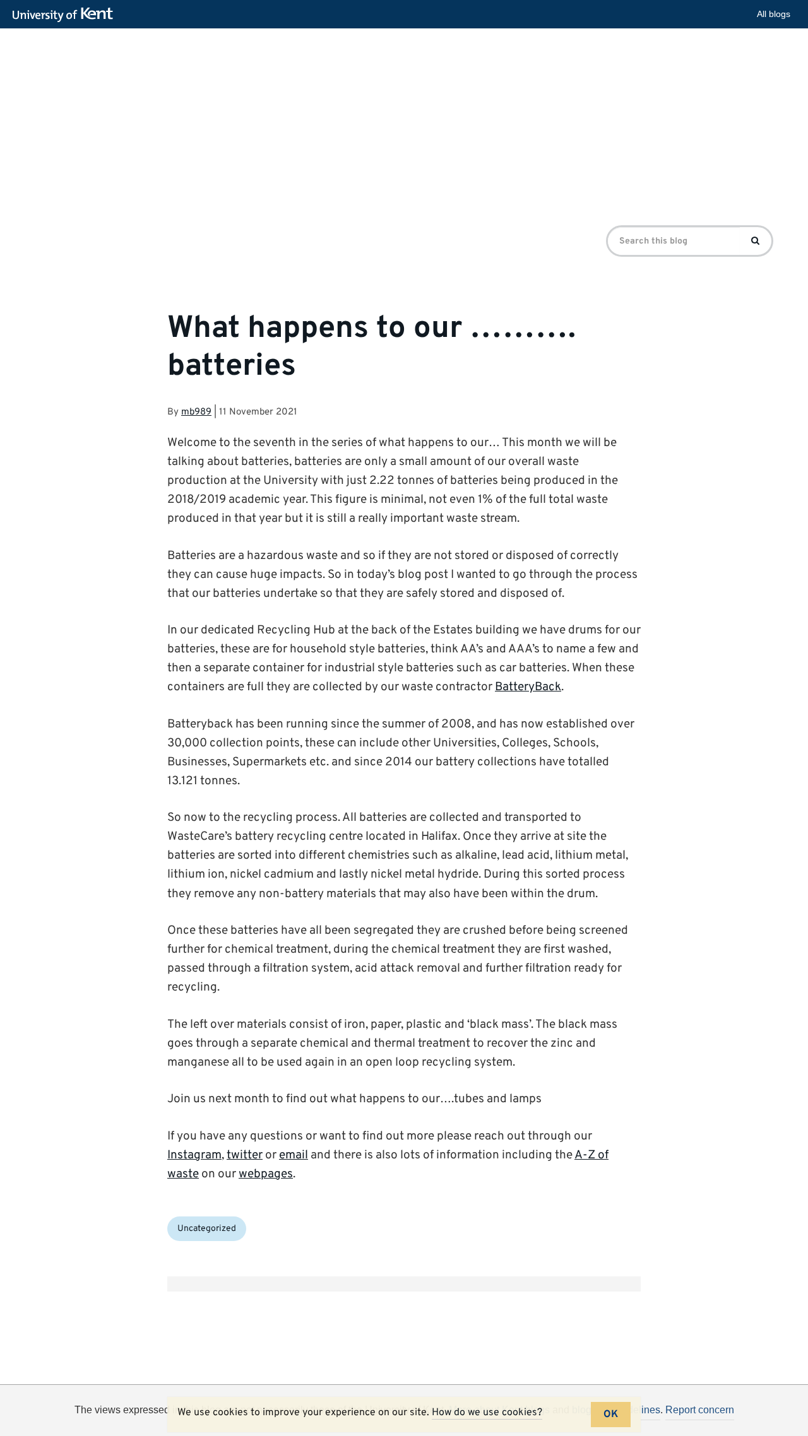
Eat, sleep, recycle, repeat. (291, 97)
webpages (266, 1174)
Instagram (194, 1155)
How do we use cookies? (487, 1412)
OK (610, 1414)
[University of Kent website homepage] (66, 15)
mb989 (196, 412)
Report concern (699, 1409)
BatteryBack (528, 687)
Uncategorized (206, 1228)
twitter (245, 1155)
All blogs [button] (773, 14)
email (293, 1155)
